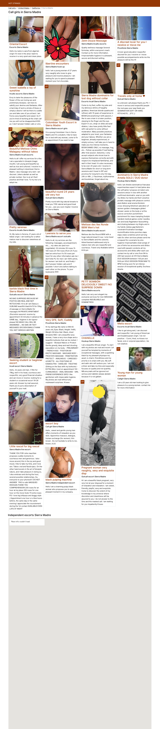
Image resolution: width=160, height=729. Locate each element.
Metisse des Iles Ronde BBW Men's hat (95, 226)
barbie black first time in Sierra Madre (23, 290)
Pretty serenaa (18, 227)
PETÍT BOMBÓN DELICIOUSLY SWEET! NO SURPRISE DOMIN (97, 284)
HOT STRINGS (14, 3)
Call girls (12, 8)
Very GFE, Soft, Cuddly (59, 319)
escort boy (52, 423)
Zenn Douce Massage (94, 40)
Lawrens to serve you (58, 233)
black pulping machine (59, 479)
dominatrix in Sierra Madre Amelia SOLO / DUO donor (132, 176)
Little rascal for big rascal (24, 446)
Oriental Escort (18, 44)
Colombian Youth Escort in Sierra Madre (61, 124)
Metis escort (124, 323)
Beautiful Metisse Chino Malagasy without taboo (23, 150)
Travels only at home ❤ (131, 95)
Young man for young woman (129, 374)
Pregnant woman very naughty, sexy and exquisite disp (98, 470)
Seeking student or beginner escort (25, 361)
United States (23, 8)
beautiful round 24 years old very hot (60, 193)
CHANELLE (88, 338)
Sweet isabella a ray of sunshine (22, 89)
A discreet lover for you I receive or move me (132, 43)
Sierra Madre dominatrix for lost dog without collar (98, 97)
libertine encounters (57, 63)
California (36, 8)
